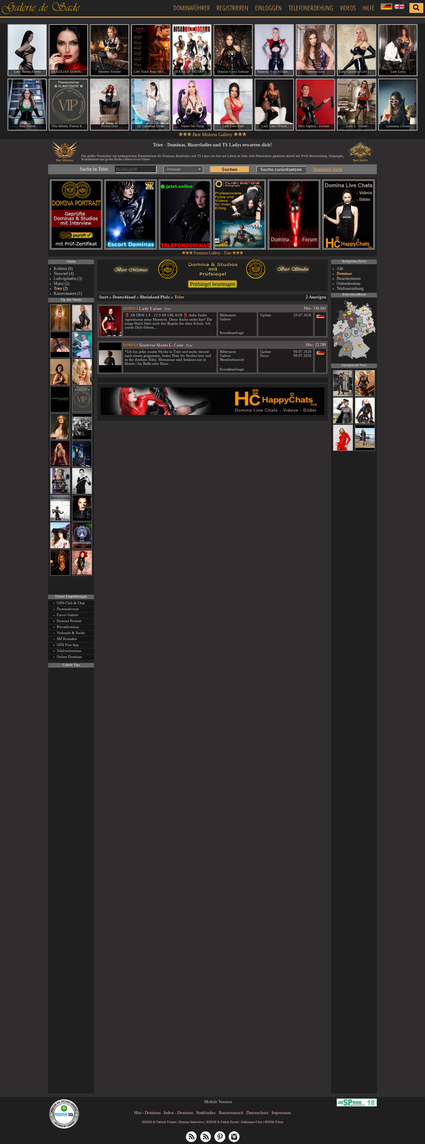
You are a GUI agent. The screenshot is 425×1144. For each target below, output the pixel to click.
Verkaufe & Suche (71, 633)
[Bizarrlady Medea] (60, 384)
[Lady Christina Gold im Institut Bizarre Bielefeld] (357, 50)
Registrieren (232, 7)
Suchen (229, 169)
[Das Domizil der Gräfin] (82, 438)
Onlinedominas (349, 283)
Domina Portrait (69, 621)
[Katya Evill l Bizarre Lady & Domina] (82, 329)
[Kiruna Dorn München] (109, 104)
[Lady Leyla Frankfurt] (398, 50)
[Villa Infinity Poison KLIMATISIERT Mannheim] (68, 104)
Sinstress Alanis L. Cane (161, 345)
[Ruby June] (60, 329)
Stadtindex (206, 1112)
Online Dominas (69, 657)
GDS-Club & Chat (71, 603)
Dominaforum (68, 609)
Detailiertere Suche (327, 169)
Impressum (281, 1112)
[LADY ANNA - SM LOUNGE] (365, 395)
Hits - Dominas (147, 1112)
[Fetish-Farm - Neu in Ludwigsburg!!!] (82, 465)
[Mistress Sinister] (82, 357)
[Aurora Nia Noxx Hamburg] (192, 104)
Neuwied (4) (64, 273)
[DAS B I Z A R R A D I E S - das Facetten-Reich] (82, 547)
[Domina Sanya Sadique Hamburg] (233, 50)
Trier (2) (61, 288)
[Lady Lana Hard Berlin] (233, 104)
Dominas (344, 273)
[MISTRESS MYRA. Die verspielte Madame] (60, 547)
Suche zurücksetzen (281, 169)
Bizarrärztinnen (349, 278)
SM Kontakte (67, 639)
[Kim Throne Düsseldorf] (27, 104)
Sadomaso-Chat (251, 1122)
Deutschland (124, 296)
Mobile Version (218, 1101)
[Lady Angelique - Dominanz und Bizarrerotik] (60, 493)
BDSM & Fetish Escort (222, 1122)
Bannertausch (231, 1112)
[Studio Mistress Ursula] (82, 384)
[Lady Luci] (343, 449)
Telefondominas (69, 651)
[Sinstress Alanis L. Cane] (110, 370)
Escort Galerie (67, 615)
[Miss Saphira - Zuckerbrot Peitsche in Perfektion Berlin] (315, 104)
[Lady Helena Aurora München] (27, 50)
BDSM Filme (274, 1122)
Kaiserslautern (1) (68, 293)
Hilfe (369, 7)
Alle (340, 268)
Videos (348, 7)
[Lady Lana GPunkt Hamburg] (274, 104)
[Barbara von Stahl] (343, 395)
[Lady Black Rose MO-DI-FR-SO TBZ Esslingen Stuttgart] (151, 50)
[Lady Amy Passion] (82, 574)
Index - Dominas (178, 1112)
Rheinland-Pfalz (155, 296)
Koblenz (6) (63, 268)
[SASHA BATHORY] (60, 520)
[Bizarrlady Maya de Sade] (82, 520)
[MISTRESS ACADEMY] (60, 411)
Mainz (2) (61, 283)
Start (103, 296)
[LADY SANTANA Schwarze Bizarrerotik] (365, 449)
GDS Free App (68, 645)
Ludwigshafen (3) (68, 278)
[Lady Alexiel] (82, 493)
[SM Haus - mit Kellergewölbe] (343, 422)
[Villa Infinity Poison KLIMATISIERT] (82, 411)
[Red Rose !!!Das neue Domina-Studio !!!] (60, 574)
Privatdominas (68, 627)
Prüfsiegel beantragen (212, 284)
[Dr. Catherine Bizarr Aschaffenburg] (151, 104)
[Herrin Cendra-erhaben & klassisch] (60, 438)
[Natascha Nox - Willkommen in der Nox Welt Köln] (274, 50)
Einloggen (268, 7)
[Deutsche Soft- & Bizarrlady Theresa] (60, 465)
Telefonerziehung (311, 7)
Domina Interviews (191, 1122)
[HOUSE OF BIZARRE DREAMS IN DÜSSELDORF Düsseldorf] (192, 50)
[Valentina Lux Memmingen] (315, 50)
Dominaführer (191, 7)
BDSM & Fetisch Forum (159, 1122)
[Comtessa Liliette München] (398, 104)
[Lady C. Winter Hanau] (357, 104)
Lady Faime (150, 308)
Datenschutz (257, 1112)
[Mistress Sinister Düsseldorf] (109, 50)
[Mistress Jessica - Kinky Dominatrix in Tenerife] (365, 422)
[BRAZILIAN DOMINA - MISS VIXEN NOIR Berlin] (68, 50)
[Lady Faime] (110, 334)
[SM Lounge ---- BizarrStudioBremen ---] (60, 357)
